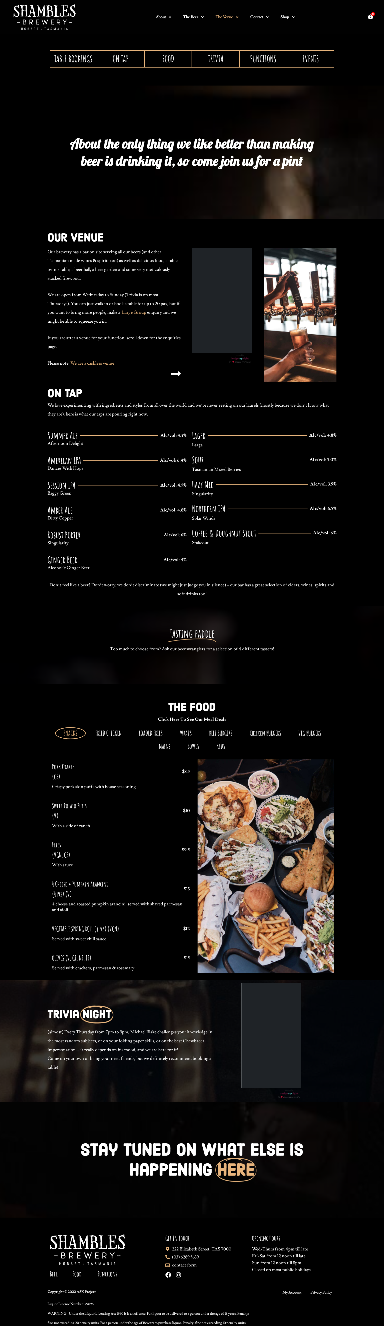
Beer (54, 1274)
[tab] (70, 733)
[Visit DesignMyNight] (240, 358)
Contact (256, 17)
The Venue (224, 17)
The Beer (190, 17)
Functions (107, 1274)
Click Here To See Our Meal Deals (192, 719)
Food (76, 1274)
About (161, 17)
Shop (284, 17)
